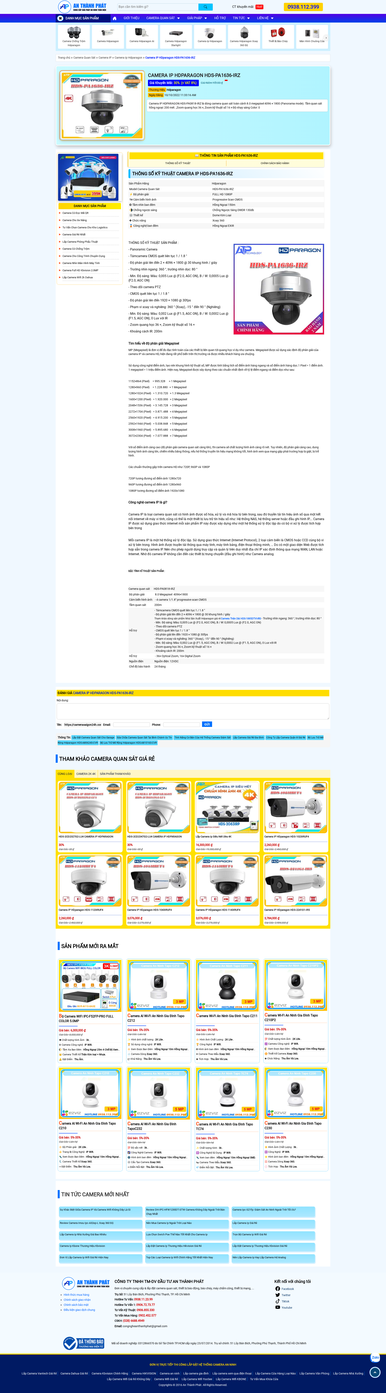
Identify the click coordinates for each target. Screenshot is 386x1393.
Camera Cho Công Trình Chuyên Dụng (84, 256)
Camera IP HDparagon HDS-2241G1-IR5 (287, 909)
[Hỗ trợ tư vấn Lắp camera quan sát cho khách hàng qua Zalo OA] (375, 1358)
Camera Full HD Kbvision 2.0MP (80, 270)
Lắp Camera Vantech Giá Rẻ (39, 1373)
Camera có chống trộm (76, 248)
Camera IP (105, 57)
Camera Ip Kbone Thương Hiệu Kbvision (82, 1245)
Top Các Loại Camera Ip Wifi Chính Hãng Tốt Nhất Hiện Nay (179, 1257)
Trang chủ (64, 57)
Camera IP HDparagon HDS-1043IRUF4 (149, 909)
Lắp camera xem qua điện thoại (232, 1373)
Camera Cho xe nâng (75, 220)
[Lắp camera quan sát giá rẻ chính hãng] (115, 18)
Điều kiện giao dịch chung (79, 1309)
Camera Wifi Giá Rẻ (166, 1379)
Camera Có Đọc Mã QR (75, 212)
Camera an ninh (170, 1373)
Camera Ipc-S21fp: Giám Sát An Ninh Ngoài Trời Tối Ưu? (264, 1209)
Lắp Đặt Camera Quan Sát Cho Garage (93, 737)
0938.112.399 (303, 7)
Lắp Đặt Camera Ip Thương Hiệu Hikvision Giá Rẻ (174, 1245)
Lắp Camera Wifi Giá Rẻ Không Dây (128, 1379)
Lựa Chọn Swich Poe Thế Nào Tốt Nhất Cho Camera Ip (176, 1234)
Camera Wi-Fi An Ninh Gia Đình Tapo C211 (227, 1016)
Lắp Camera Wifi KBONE (231, 1379)
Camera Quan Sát (84, 57)
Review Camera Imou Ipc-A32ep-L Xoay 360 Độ (86, 1222)
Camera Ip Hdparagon (128, 57)
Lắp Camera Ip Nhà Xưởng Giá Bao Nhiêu (83, 1234)
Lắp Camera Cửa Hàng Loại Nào (275, 1373)
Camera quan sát (160, 18)
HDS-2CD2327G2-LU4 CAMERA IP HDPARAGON (86, 836)
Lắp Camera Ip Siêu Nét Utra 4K (213, 836)
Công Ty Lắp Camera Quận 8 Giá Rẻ (285, 737)
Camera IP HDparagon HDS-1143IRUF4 (218, 909)
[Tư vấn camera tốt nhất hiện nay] (326, 37)
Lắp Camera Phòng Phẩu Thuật (80, 241)
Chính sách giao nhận (77, 1299)
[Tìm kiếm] (205, 7)
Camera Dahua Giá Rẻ (74, 1373)
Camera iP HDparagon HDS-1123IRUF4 (81, 909)
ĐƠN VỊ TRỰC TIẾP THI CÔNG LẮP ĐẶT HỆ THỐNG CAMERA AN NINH (193, 1364)
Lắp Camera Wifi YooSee (197, 1379)
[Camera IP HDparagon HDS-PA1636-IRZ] (102, 105)
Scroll (375, 1372)
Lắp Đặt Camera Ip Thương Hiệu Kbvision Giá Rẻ (260, 1245)
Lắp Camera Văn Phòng (314, 1373)
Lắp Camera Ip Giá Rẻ (245, 1222)
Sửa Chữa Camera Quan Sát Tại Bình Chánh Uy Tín (144, 737)
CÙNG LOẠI (65, 773)
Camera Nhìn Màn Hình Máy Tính (81, 263)
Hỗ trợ (220, 18)
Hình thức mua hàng (76, 1294)
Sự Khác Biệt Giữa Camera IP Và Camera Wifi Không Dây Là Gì (95, 1209)
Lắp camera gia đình (196, 1373)
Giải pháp (194, 18)
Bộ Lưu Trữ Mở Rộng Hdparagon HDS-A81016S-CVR (128, 742)
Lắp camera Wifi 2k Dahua (78, 277)
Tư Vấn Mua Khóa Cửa (264, 1379)
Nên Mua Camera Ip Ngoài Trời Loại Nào (169, 1222)
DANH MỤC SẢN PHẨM (82, 18)
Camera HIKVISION (144, 1373)
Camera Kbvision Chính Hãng (110, 1373)
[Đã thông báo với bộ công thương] (83, 1343)
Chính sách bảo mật (76, 1304)
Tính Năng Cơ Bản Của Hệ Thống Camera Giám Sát (203, 737)
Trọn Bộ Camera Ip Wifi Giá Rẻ (250, 1234)
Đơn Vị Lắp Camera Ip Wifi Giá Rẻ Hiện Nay (84, 1257)
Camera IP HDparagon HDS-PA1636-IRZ (170, 57)
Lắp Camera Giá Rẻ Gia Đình (248, 737)
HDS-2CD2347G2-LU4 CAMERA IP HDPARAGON (154, 836)
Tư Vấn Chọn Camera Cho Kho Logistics (85, 227)
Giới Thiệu (131, 18)
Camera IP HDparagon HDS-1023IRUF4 (286, 836)
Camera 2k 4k (86, 773)
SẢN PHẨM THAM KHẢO (115, 773)
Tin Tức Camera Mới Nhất (95, 1194)
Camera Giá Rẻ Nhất (74, 234)
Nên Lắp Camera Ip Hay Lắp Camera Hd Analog (259, 1257)
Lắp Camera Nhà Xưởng (348, 1373)
